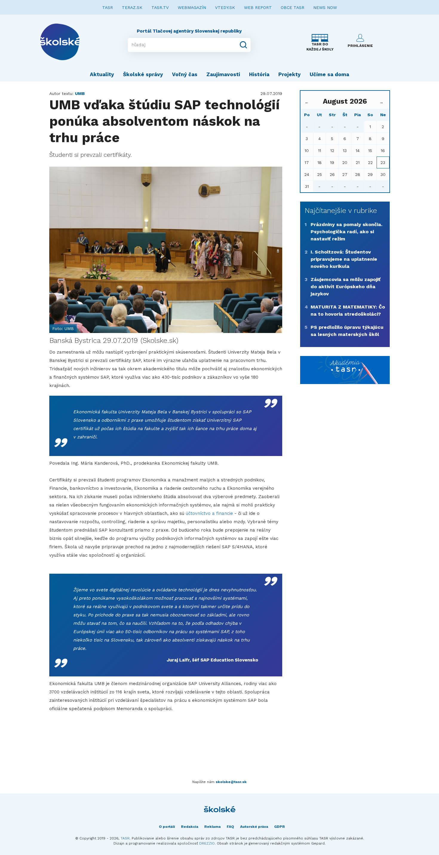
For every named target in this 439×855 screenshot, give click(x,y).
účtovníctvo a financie (209, 513)
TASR (107, 7)
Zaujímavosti (223, 74)
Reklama (212, 827)
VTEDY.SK (225, 7)
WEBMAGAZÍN (192, 7)
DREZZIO (207, 843)
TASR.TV (160, 7)
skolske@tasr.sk (231, 782)
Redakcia (189, 827)
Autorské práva (254, 827)
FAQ (230, 827)
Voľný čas (184, 74)
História (259, 74)
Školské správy (143, 74)
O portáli (167, 827)
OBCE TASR (292, 7)
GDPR (279, 827)
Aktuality (102, 74)
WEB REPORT (258, 7)
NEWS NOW (325, 7)
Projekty (289, 74)
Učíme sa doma (329, 74)
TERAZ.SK (132, 7)
